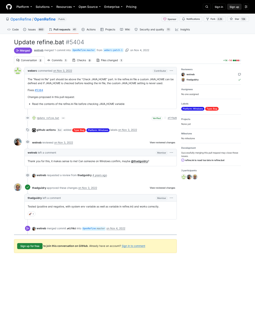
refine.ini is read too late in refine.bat (204, 160)
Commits (61, 60)
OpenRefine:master (84, 50)
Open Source (88, 7)
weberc (32, 70)
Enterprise (111, 7)
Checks (85, 60)
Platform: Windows (98, 130)
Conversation (33, 60)
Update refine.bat (48, 118)
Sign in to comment (133, 245)
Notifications (193, 19)
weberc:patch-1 (113, 50)
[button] (171, 70)
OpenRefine (20, 19)
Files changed (113, 60)
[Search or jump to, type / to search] (207, 7)
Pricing (131, 7)
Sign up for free (29, 246)
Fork (216, 19)
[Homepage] (9, 7)
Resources (64, 7)
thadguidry (39, 187)
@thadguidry (139, 161)
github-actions (46, 129)
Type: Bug (79, 130)
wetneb (38, 50)
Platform (22, 7)
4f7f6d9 (172, 118)
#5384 (39, 90)
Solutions (43, 7)
